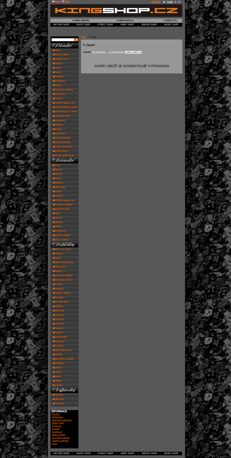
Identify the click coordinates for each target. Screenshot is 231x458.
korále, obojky (63, 293)
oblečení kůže (62, 116)
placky (58, 354)
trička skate (61, 151)
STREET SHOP (105, 24)
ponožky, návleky (64, 359)
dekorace (60, 266)
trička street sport (64, 155)
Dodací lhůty (58, 423)
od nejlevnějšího (116, 52)
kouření (59, 297)
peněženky (61, 337)
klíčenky (59, 310)
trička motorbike (64, 146)
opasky (59, 332)
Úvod (83, 37)
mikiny (59, 98)
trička (58, 129)
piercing (59, 341)
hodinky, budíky (63, 280)
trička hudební (63, 138)
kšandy (59, 306)
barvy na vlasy (63, 249)
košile (58, 85)
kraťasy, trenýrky (64, 89)
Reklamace (57, 417)
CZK (57, 2)
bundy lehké (61, 54)
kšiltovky (60, 94)
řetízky (59, 367)
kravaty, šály (61, 302)
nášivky (59, 323)
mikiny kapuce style (65, 111)
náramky (60, 315)
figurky (59, 271)
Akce (54, 444)
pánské (59, 395)
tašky (58, 376)
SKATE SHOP (83, 24)
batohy (59, 253)
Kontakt (56, 429)
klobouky (60, 81)
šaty (57, 213)
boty (57, 50)
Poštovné (56, 426)
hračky (59, 284)
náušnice (60, 328)
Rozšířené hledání (61, 438)
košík (170, 2)
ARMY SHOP (127, 24)
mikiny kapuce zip (65, 103)
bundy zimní (62, 59)
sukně (58, 218)
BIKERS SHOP (149, 24)
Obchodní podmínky (62, 420)
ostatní (59, 385)
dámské (59, 399)
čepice (58, 63)
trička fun (60, 133)
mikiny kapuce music (66, 107)
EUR (67, 2)
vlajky (58, 381)
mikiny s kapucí (63, 204)
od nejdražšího (99, 52)
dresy (58, 67)
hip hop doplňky (64, 275)
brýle (58, 258)
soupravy (60, 120)
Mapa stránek (58, 435)
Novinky (56, 414)
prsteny (59, 345)
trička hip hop (62, 142)
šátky (58, 372)
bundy (58, 169)
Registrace (57, 432)
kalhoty (59, 76)
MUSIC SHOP (171, 24)
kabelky (59, 288)
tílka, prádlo (61, 239)
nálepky (59, 319)
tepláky (59, 125)
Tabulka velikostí (60, 441)
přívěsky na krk (63, 350)
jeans (58, 72)
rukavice (59, 363)
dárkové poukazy (64, 262)
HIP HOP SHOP (61, 24)
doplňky (59, 403)
